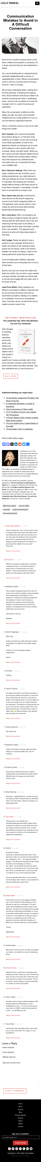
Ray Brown (10, 816)
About (20, 1106)
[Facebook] (9, 1148)
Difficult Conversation (9, 506)
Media (20, 1124)
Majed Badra (10, 895)
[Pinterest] (20, 1148)
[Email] (31, 1148)
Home (20, 1104)
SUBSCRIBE (20, 1143)
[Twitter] (13, 1148)
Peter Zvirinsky (11, 968)
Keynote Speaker (20, 1115)
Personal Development (10, 513)
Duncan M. (10, 559)
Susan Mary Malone (13, 526)
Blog (20, 1112)
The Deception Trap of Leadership (19, 429)
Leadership (6, 509)
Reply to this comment (13, 551)
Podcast (20, 1118)
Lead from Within (24, 506)
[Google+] (16, 1148)
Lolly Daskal (10, 3)
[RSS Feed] (23, 1148)
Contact (20, 1126)
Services (20, 1109)
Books (20, 1121)
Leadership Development (20, 509)
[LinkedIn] (27, 1148)
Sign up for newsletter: (20, 1134)
